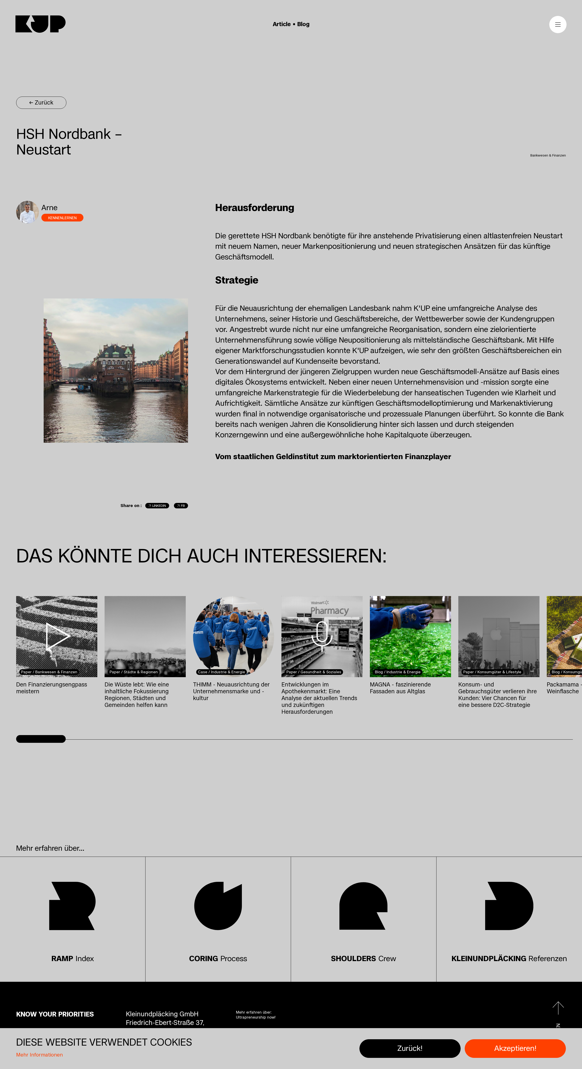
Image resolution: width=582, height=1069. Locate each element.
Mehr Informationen (39, 1055)
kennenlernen (62, 218)
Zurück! (410, 1048)
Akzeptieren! (515, 1048)
